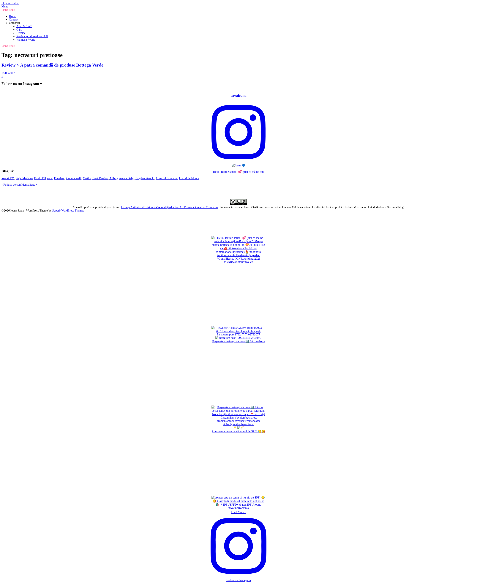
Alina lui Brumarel (167, 178)
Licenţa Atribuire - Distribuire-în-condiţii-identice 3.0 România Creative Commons (169, 207)
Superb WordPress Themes (68, 210)
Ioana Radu (8, 9)
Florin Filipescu (43, 178)
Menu (4, 6)
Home (12, 16)
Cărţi (19, 29)
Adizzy (113, 178)
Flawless (59, 178)
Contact (13, 19)
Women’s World (25, 39)
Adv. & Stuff (24, 26)
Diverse (21, 32)
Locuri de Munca (189, 178)
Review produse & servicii (32, 36)
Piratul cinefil (73, 178)
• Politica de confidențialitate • (19, 184)
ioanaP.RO (7, 178)
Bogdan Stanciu (144, 178)
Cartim (87, 178)
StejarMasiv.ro (24, 178)
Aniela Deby (126, 178)
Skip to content (10, 3)
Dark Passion (100, 178)
